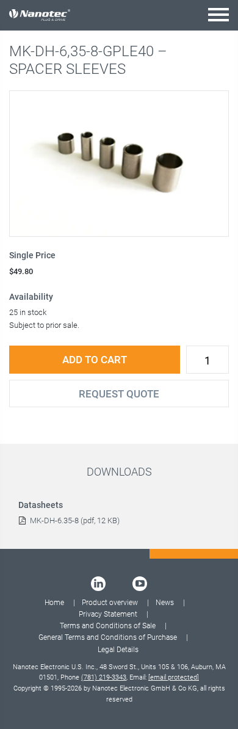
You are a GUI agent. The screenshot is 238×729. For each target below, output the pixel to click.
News (165, 602)
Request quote (119, 394)
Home (54, 602)
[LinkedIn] (98, 583)
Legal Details (118, 649)
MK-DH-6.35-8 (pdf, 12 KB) (75, 520)
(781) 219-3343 (103, 677)
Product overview (110, 602)
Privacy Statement (108, 614)
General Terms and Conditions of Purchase (107, 637)
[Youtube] (139, 583)
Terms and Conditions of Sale (108, 626)
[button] (218, 14)
